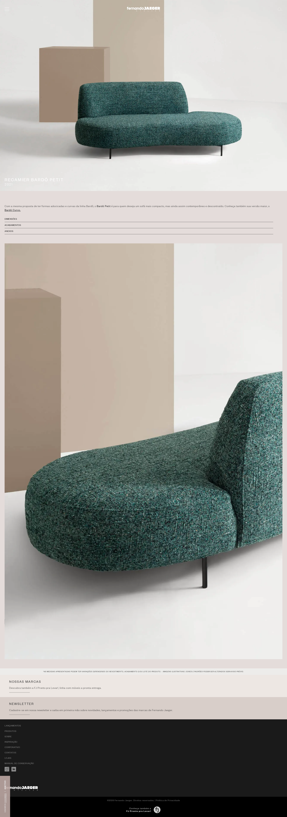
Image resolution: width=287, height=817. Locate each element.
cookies (5, 798)
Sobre (8, 736)
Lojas (8, 757)
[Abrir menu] (7, 9)
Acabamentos (13, 225)
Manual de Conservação (19, 763)
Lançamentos (13, 725)
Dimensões (11, 218)
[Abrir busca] (280, 9)
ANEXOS (9, 231)
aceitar (5, 784)
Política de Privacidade (168, 800)
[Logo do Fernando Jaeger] (143, 9)
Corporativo (12, 747)
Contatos (10, 752)
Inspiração (11, 741)
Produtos (10, 731)
